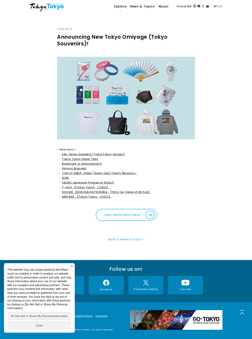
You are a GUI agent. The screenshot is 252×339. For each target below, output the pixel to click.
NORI (65, 178)
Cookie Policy (83, 316)
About (163, 6)
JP (215, 6)
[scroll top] (242, 312)
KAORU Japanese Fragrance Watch (88, 183)
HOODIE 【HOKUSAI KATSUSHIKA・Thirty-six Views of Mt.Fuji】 (106, 192)
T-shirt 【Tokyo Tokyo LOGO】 (85, 187)
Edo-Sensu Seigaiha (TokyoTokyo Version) (93, 154)
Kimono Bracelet (74, 168)
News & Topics (142, 6)
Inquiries (102, 316)
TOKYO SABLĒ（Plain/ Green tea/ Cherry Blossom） (99, 173)
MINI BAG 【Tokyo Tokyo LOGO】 (86, 197)
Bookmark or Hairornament (82, 164)
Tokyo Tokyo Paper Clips (80, 159)
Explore (120, 6)
